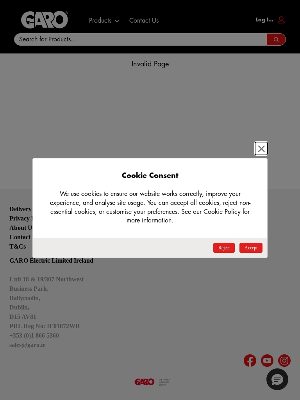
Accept (251, 248)
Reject (224, 248)
